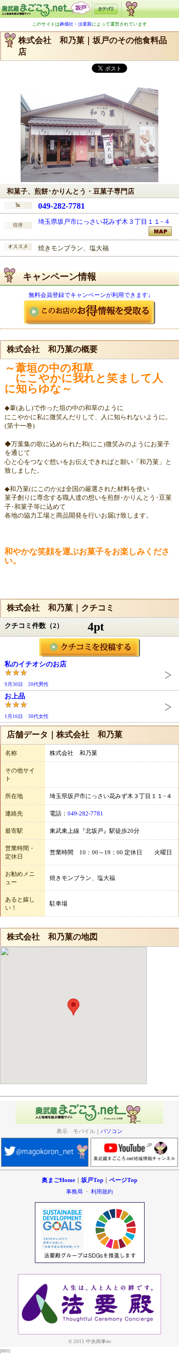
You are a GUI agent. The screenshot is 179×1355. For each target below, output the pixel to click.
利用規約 (102, 1191)
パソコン (112, 1131)
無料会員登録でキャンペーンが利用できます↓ (89, 295)
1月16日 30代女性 (27, 705)
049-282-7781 (61, 206)
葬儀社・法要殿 (76, 24)
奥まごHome (58, 1180)
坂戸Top (92, 1180)
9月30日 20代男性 (36, 673)
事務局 (74, 1191)
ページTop (123, 1180)
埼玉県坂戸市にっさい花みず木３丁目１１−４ (104, 221)
